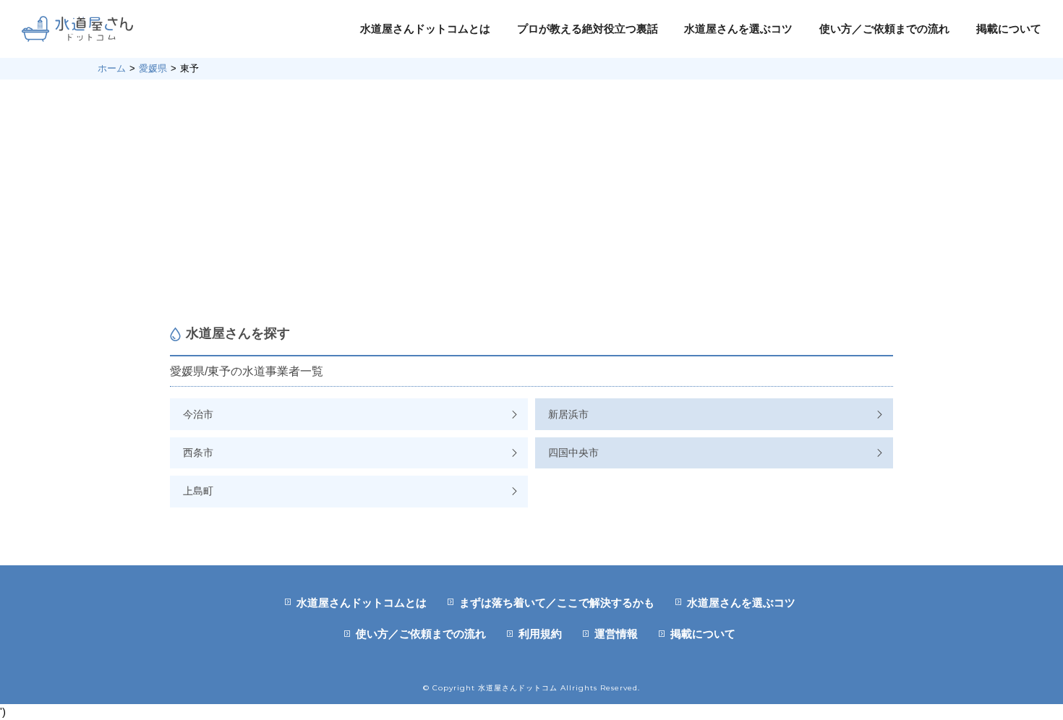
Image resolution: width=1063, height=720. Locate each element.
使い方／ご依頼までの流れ (884, 28)
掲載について (1008, 28)
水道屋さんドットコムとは (425, 28)
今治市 (198, 414)
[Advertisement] (531, 202)
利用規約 (540, 633)
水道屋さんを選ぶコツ (738, 28)
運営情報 (616, 633)
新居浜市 (568, 414)
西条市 (198, 452)
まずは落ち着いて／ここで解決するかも (556, 602)
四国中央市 (573, 452)
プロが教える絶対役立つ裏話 (587, 28)
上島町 (198, 491)
